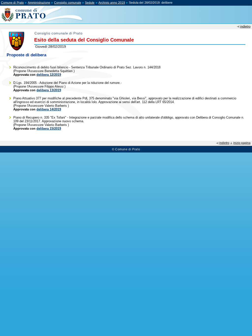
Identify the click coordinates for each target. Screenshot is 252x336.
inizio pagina (242, 143)
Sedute (89, 2)
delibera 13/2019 (48, 90)
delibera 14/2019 (48, 109)
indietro (245, 26)
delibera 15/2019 (48, 128)
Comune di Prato (12, 2)
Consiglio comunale (67, 2)
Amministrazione (39, 2)
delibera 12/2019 (48, 74)
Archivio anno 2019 (111, 2)
